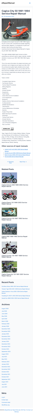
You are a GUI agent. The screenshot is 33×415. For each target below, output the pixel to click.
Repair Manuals (16, 410)
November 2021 (6, 374)
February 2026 (5, 323)
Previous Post (10, 162)
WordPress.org (5, 405)
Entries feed (5, 400)
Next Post (23, 161)
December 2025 (6, 329)
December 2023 (6, 344)
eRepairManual (8, 3)
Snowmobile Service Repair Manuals (14, 156)
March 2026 (5, 321)
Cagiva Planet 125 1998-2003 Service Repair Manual (14, 203)
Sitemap (16, 411)
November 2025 (6, 331)
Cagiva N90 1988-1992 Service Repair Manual (14, 237)
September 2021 (6, 379)
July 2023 (4, 356)
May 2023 (4, 359)
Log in (3, 397)
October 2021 (5, 377)
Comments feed (6, 402)
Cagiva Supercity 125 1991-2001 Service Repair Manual (15, 275)
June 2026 (4, 313)
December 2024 (6, 336)
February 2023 (5, 361)
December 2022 (6, 366)
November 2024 (6, 339)
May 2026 (4, 316)
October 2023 (5, 349)
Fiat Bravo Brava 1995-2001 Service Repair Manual (15, 286)
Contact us (29, 410)
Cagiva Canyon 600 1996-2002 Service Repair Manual (15, 185)
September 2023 (6, 351)
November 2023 (6, 346)
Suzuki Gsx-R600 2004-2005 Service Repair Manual (15, 298)
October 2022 (5, 371)
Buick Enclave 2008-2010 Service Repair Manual (17, 155)
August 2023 (5, 354)
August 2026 (5, 308)
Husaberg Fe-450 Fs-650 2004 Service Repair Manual (16, 295)
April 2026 (4, 318)
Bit (22, 410)
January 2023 (5, 364)
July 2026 (4, 311)
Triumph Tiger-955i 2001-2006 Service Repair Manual (15, 289)
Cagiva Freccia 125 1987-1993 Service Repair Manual (15, 219)
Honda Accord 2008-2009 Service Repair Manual (17, 153)
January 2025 (5, 334)
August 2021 (5, 382)
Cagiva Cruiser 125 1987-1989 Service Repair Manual (15, 256)
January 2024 (5, 341)
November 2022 (6, 369)
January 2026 (5, 326)
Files (24, 410)
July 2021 (4, 384)
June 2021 (4, 387)
